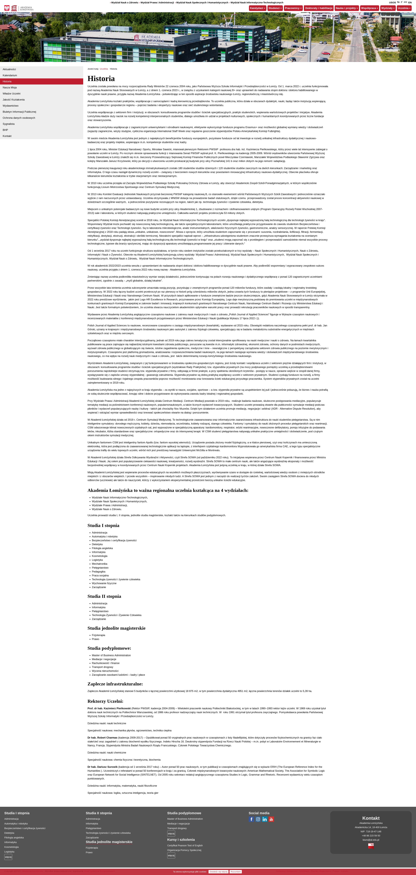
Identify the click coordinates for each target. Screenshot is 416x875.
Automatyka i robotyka (16, 823)
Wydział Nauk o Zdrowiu (124, 2)
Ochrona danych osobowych (19, 117)
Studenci (274, 8)
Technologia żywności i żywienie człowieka (108, 833)
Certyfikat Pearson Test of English (185, 845)
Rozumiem (236, 872)
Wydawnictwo (10, 105)
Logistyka (9, 851)
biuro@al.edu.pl (371, 839)
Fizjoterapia (92, 847)
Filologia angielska (14, 837)
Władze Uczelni (11, 93)
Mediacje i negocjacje (178, 823)
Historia (7, 81)
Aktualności (9, 69)
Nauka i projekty (346, 8)
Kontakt (7, 136)
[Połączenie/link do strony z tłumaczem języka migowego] (398, 2)
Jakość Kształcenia (14, 99)
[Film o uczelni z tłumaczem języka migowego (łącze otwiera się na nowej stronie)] (401, 2)
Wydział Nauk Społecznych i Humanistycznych (202, 2)
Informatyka (10, 842)
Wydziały (386, 8)
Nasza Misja (10, 87)
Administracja (11, 818)
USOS (392, 2)
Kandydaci (256, 8)
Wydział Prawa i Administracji (157, 2)
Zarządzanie (92, 837)
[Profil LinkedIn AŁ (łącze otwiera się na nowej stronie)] (265, 819)
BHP (5, 129)
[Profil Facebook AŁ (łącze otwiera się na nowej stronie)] (252, 819)
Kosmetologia (11, 847)
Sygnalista (9, 123)
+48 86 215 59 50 (371, 835)
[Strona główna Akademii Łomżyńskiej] (22, 7)
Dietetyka (9, 833)
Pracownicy (292, 8)
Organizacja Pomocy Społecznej (184, 850)
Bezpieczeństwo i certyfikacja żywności (24, 828)
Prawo (89, 852)
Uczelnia (403, 8)
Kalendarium (10, 75)
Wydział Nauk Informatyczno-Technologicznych (257, 2)
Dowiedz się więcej (218, 872)
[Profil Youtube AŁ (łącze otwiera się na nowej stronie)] (272, 819)
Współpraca (368, 8)
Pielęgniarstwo (93, 828)
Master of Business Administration (185, 818)
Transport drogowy (177, 828)
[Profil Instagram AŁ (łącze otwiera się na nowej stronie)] (258, 819)
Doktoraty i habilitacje (318, 8)
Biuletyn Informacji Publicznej (19, 111)
